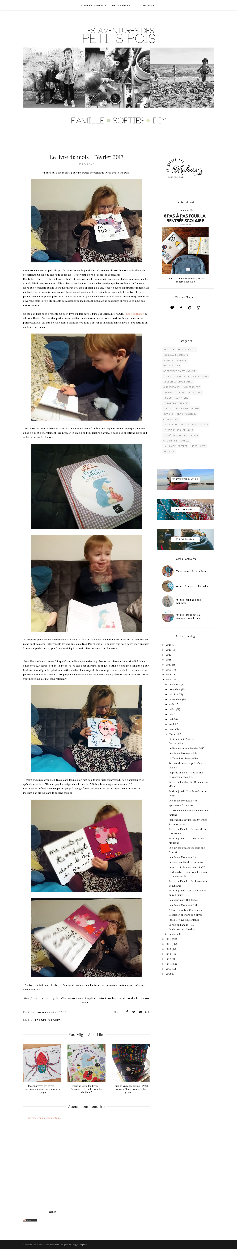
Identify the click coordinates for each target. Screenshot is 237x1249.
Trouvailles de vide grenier (181, 408)
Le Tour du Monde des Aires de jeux (185, 424)
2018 (168, 674)
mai (171, 719)
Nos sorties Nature (175, 398)
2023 (168, 649)
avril (171, 724)
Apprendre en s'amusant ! (180, 371)
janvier (173, 934)
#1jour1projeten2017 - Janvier (186, 909)
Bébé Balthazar (134, 313)
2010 (168, 968)
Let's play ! (195, 392)
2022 (168, 654)
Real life (169, 349)
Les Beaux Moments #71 (183, 904)
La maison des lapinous (178, 430)
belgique (169, 451)
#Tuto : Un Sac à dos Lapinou (188, 601)
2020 (168, 664)
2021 (168, 659)
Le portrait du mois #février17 (187, 867)
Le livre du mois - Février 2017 (186, 748)
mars (172, 729)
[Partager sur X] (133, 1012)
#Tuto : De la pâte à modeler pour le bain (188, 616)
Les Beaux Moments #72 (183, 857)
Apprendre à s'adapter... (182, 805)
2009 (169, 973)
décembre (174, 684)
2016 (168, 939)
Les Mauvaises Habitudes (183, 899)
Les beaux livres (48, 1020)
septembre (175, 699)
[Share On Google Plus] (147, 1012)
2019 (168, 669)
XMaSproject (192, 387)
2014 (168, 949)
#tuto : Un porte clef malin (192, 586)
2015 (168, 944)
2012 (168, 958)
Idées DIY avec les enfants (184, 919)
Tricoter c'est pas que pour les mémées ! (189, 376)
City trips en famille (176, 441)
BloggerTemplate (79, 1244)
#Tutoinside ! (171, 365)
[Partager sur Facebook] (127, 1012)
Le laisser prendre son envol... (186, 914)
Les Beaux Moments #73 (183, 800)
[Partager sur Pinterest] (140, 1012)
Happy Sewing (187, 349)
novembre (174, 689)
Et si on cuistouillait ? (177, 382)
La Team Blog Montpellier (184, 758)
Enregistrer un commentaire (44, 1117)
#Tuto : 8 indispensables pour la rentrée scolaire (185, 280)
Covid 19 (168, 414)
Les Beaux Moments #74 (183, 753)
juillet (172, 709)
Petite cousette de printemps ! (186, 862)
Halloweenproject (175, 446)
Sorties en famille (175, 360)
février (173, 734)
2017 (168, 679)
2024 (168, 644)
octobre (173, 694)
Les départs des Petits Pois (180, 435)
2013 (168, 953)
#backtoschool (186, 414)
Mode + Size (198, 446)
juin (171, 714)
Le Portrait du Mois (175, 403)
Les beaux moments (175, 355)
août (171, 704)
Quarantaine (171, 419)
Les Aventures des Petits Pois (46, 1244)
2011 (168, 963)
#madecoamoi (171, 387)
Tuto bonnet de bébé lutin (191, 571)
